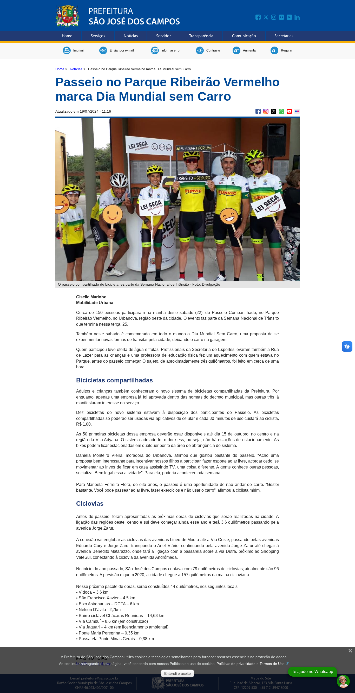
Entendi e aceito (177, 673)
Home (67, 36)
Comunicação (244, 36)
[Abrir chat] (343, 681)
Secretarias (283, 36)
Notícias (131, 36)
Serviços (98, 36)
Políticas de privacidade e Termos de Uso (250, 664)
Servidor (163, 36)
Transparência (201, 36)
